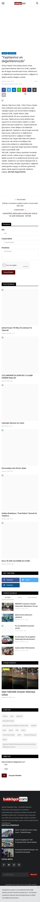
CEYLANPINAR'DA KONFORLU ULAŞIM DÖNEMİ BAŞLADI (17, 376)
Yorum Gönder (8, 272)
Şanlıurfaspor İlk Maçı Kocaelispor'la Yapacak (17, 329)
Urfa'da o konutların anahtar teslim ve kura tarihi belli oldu (20, 204)
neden (5, 740)
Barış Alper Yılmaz (8, 721)
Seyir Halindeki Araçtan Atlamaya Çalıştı (18, 693)
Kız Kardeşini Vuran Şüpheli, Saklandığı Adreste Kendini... (25, 638)
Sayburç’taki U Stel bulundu (25, 648)
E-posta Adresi (7, 239)
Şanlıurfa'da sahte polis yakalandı (23, 616)
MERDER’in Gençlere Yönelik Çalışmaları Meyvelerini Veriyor (26, 605)
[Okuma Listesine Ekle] (4, 95)
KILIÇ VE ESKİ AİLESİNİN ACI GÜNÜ (16, 561)
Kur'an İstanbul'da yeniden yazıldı (24, 627)
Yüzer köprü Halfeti (9, 735)
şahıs (19, 735)
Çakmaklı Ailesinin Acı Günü (13, 423)
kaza (11, 716)
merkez (5, 716)
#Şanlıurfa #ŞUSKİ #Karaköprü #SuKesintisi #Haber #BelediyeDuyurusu (19, 745)
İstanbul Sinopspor (30, 735)
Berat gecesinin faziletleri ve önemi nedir (15, 726)
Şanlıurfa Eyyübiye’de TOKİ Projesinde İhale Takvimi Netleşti (26, 841)
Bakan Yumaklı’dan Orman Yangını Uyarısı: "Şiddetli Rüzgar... (26, 831)
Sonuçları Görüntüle (15, 775)
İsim (3, 230)
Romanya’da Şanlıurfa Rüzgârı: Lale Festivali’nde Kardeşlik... (26, 851)
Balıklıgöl (12, 53)
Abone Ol (33, 874)
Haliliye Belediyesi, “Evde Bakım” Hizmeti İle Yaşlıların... (19, 514)
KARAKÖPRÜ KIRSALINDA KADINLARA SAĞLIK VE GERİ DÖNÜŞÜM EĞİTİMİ (20, 215)
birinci (11, 730)
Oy (4, 775)
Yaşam (4, 53)
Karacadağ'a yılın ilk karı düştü (14, 468)
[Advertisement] (20, 21)
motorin (33, 726)
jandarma (19, 716)
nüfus (23, 730)
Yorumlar (6, 224)
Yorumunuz (5, 248)
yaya (4, 730)
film (17, 730)
